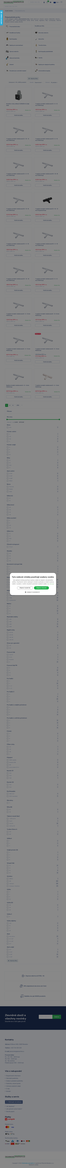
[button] (33, 592)
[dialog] (33, 584)
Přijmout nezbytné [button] (25, 588)
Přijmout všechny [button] (41, 588)
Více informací (50, 584)
